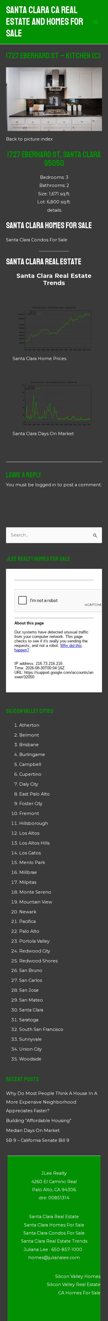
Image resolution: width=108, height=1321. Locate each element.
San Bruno (30, 970)
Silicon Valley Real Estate (73, 1284)
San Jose (29, 990)
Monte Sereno (35, 892)
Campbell (30, 764)
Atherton (29, 725)
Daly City (28, 784)
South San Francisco (41, 1029)
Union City (30, 1049)
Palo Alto (29, 931)
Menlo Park (32, 862)
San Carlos (30, 980)
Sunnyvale (30, 1039)
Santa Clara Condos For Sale (36, 240)
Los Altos (29, 833)
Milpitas (27, 882)
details (54, 210)
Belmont (29, 735)
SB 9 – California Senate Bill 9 (37, 1140)
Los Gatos (30, 853)
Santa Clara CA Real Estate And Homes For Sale (44, 22)
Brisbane (29, 744)
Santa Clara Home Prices (39, 358)
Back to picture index (29, 139)
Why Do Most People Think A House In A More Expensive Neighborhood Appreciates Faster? (51, 1102)
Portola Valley (34, 941)
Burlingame (32, 754)
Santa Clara (31, 1010)
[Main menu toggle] (95, 22)
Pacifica (27, 921)
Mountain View (35, 902)
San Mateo (31, 1000)
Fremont (29, 813)
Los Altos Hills (34, 843)
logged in (45, 484)
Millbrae (28, 872)
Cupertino (30, 774)
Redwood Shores (38, 961)
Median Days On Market (33, 1130)
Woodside (30, 1059)
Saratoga (28, 1020)
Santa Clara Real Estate (43, 261)
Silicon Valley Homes (77, 1276)
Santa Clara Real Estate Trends (54, 279)
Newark (27, 912)
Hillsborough (33, 823)
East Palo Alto (34, 794)
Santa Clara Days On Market (43, 433)
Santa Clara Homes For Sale (49, 225)
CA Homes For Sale (79, 1293)
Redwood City (34, 951)
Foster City (30, 803)
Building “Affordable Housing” (38, 1120)
